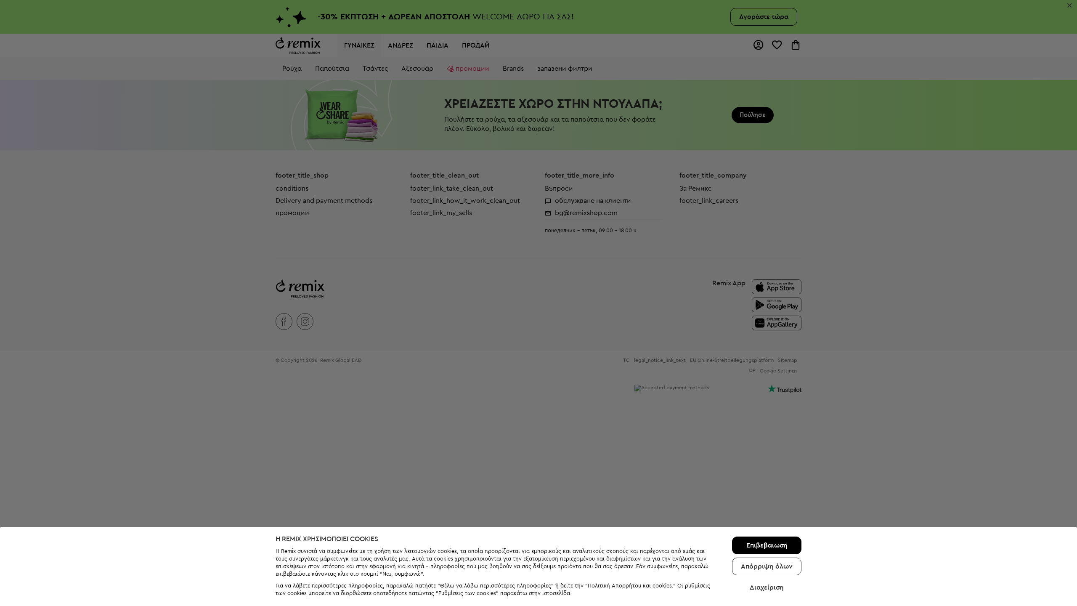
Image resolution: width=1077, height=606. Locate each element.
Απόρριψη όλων (767, 566)
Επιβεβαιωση (767, 545)
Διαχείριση (767, 587)
